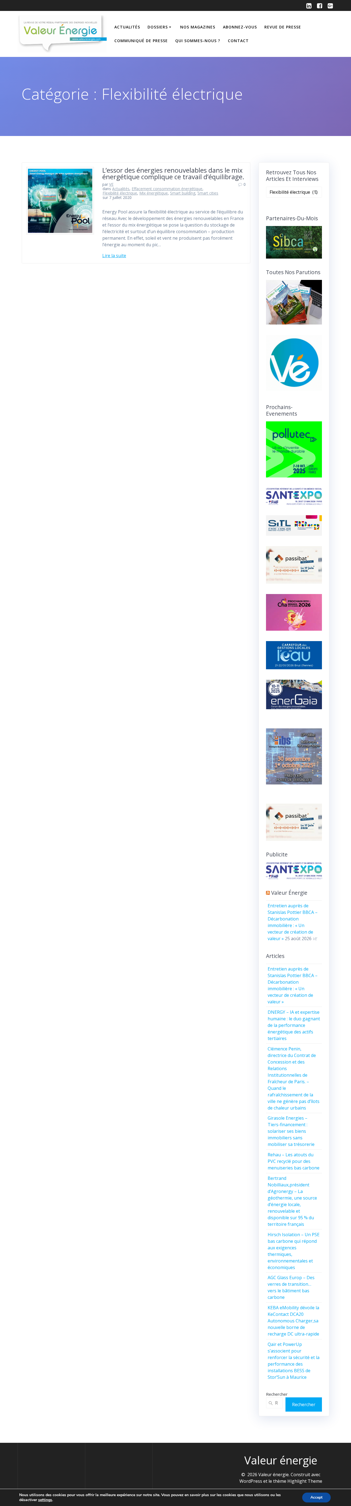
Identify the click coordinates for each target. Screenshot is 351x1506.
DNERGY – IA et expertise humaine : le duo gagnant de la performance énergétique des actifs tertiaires (294, 1025)
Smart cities (207, 193)
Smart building (182, 193)
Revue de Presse (282, 27)
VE (111, 184)
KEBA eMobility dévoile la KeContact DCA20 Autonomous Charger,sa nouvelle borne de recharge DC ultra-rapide (293, 1321)
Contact (238, 40)
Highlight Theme (304, 1481)
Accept (316, 1497)
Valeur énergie (289, 892)
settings (45, 1500)
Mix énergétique (153, 193)
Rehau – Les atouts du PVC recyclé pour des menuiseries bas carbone (293, 1161)
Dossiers (158, 27)
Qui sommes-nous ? (197, 40)
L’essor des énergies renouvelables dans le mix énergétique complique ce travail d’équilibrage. (173, 173)
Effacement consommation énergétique (167, 188)
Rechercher (277, 1394)
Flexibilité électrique (120, 193)
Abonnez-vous (240, 27)
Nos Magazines (197, 27)
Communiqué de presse (141, 40)
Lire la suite (114, 256)
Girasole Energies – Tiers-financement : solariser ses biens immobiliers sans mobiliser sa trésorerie (291, 1131)
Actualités (127, 27)
